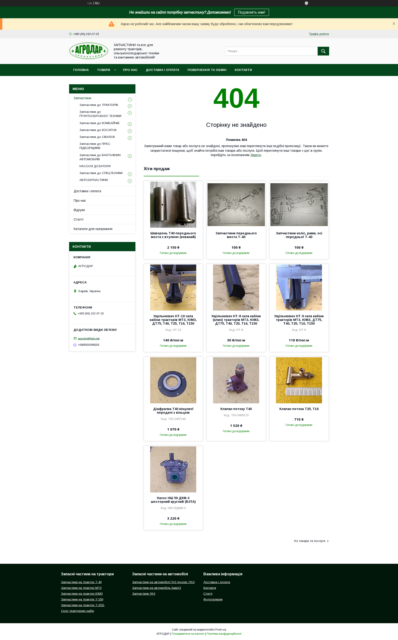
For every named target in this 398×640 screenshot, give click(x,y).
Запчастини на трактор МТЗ (81, 588)
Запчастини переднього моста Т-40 (236, 235)
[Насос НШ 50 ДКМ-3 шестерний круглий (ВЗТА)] (173, 469)
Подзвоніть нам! (251, 12)
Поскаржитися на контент (188, 633)
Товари (103, 70)
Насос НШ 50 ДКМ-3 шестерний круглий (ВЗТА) (173, 499)
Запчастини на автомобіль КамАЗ (156, 588)
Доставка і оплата (162, 70)
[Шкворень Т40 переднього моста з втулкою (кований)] (173, 204)
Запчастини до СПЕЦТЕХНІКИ (101, 173)
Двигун (255, 155)
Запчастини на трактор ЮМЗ (82, 593)
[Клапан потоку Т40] (236, 380)
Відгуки (79, 210)
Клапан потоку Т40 (236, 409)
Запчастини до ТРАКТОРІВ (98, 105)
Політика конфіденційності (224, 633)
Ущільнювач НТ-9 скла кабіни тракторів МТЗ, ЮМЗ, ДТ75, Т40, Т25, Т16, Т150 (299, 319)
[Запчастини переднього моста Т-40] (236, 204)
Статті (78, 219)
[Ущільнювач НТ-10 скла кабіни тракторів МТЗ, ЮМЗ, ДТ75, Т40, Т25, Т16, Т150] (173, 287)
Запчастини (82, 98)
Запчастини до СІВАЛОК (97, 137)
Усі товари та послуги (309, 541)
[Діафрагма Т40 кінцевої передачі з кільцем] (173, 380)
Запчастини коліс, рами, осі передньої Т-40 (299, 235)
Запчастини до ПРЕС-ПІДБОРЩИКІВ (95, 146)
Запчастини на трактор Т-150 (82, 599)
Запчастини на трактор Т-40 (81, 582)
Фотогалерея (212, 599)
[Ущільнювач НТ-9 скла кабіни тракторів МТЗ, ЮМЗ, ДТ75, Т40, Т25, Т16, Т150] (299, 287)
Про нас (130, 70)
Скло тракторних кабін (77, 611)
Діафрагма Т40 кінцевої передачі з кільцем (173, 410)
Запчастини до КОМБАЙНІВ (99, 123)
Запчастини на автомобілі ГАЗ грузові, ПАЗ (163, 582)
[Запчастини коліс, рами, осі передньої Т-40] (299, 204)
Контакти (243, 70)
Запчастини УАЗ (143, 593)
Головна (81, 70)
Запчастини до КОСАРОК (98, 130)
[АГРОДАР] (88, 58)
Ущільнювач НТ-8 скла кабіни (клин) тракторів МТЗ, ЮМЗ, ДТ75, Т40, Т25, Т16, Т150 (236, 319)
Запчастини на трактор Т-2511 (83, 605)
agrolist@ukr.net (89, 338)
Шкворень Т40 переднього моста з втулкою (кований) (173, 235)
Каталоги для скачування (93, 229)
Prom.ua (220, 629)
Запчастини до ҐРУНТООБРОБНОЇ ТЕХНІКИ (100, 114)
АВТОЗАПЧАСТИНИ (93, 180)
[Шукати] (323, 51)
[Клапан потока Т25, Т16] (299, 380)
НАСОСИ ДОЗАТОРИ (95, 166)
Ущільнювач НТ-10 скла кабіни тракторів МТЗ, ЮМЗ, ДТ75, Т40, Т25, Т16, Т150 (173, 319)
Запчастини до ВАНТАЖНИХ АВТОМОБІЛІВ (100, 157)
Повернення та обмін (206, 70)
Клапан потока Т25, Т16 (299, 409)
